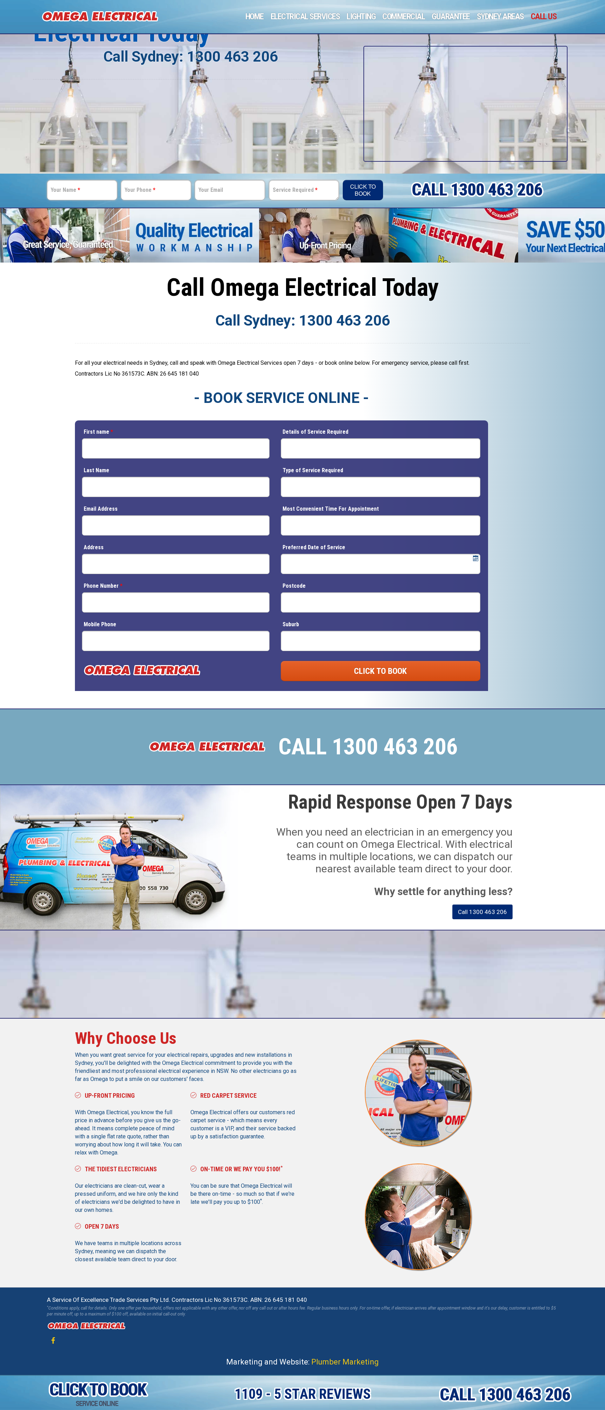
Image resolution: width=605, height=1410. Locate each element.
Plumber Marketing (345, 1361)
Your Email (211, 190)
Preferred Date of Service (314, 547)
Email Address (101, 508)
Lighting (361, 16)
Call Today (379, 972)
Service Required (295, 190)
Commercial (403, 16)
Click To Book (363, 189)
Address (94, 547)
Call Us (544, 16)
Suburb (291, 624)
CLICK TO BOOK (380, 671)
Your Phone (140, 190)
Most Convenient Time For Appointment (331, 508)
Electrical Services (305, 16)
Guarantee (451, 16)
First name (98, 431)
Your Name (65, 190)
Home (254, 16)
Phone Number (103, 585)
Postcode (294, 585)
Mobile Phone (100, 624)
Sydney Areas (500, 16)
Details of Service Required (315, 431)
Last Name (96, 470)
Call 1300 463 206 (482, 911)
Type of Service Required (313, 470)
